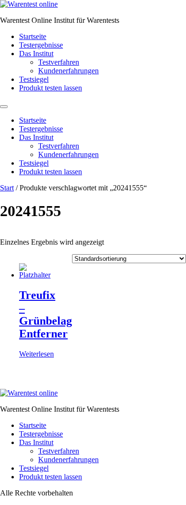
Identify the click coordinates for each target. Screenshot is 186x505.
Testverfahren (58, 62)
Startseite (32, 36)
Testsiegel (34, 79)
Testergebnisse (41, 45)
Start (7, 188)
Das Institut (36, 54)
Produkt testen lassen (50, 88)
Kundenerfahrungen (68, 71)
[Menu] (4, 106)
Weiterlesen (36, 354)
